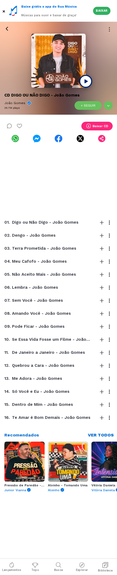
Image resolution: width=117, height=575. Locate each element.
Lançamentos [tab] (11, 570)
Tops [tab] (35, 570)
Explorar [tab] (82, 570)
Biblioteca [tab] (105, 570)
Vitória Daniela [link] (103, 490)
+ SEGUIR (88, 105)
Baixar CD (100, 126)
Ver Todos (101, 435)
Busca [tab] (58, 570)
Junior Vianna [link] (15, 490)
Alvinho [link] (54, 490)
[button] (4, 11)
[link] (15, 138)
